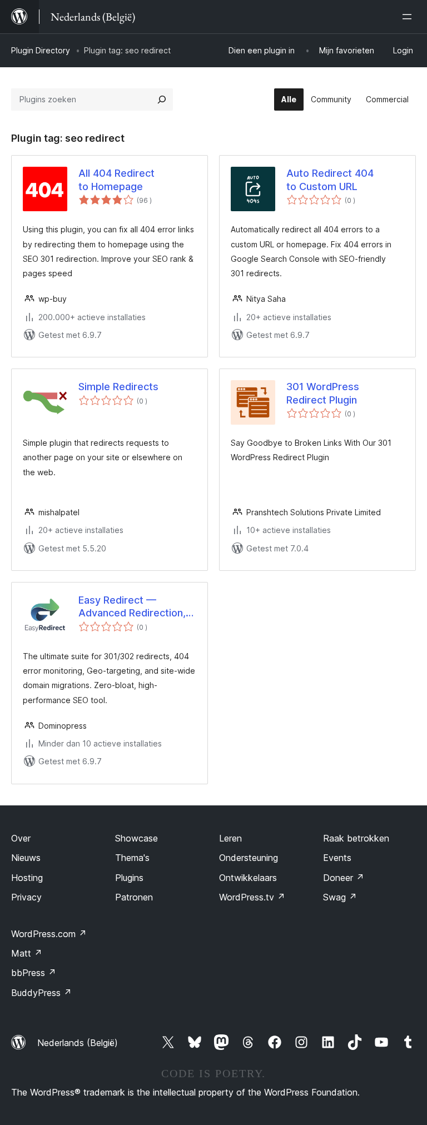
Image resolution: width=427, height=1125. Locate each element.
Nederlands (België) (77, 1042)
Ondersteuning (248, 857)
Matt (26, 953)
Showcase (136, 838)
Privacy (26, 897)
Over (21, 838)
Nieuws (26, 857)
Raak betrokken (356, 838)
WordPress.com (49, 933)
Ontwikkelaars (248, 877)
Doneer (343, 877)
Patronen (134, 897)
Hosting (27, 877)
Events (337, 857)
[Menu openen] (409, 16)
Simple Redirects (118, 386)
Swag (340, 897)
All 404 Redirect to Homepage (116, 179)
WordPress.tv (252, 897)
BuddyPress (41, 992)
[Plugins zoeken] (162, 99)
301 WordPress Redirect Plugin (322, 393)
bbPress (33, 972)
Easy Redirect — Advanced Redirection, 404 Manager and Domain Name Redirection (132, 607)
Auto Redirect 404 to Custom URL (330, 179)
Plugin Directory (40, 50)
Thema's (132, 857)
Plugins (129, 877)
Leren (230, 838)
